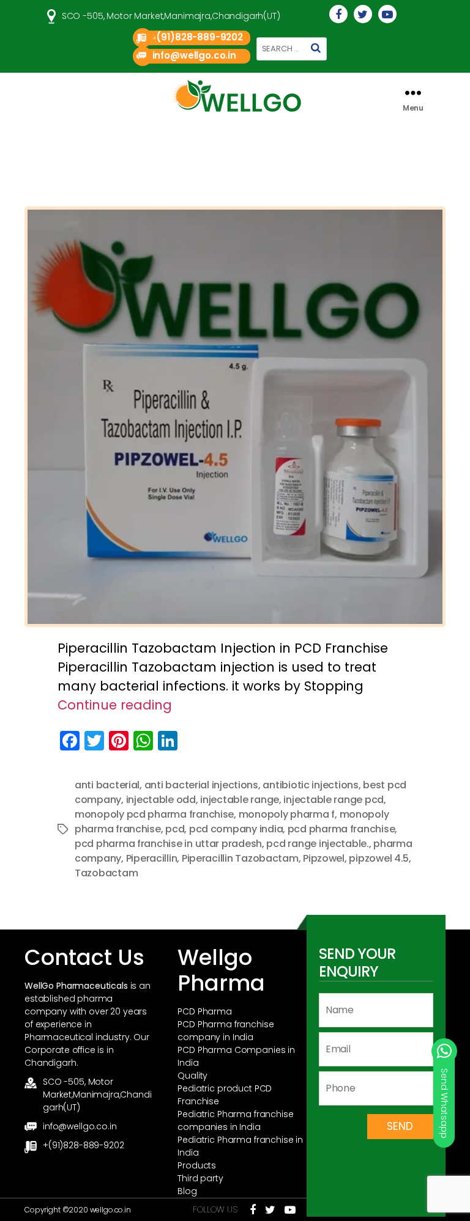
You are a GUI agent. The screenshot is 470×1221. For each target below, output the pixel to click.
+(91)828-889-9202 (83, 1145)
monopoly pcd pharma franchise (154, 814)
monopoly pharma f (287, 814)
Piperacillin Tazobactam (240, 858)
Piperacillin (151, 858)
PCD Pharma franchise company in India (225, 1030)
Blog (186, 1191)
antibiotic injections (310, 785)
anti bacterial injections (201, 785)
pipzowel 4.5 (379, 858)
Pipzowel (324, 858)
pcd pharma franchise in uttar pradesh (168, 844)
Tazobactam (106, 873)
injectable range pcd (333, 800)
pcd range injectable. (317, 844)
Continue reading (115, 705)
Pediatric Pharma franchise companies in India (235, 1120)
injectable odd (161, 800)
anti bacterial (107, 785)
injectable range (239, 800)
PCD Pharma (204, 1011)
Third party (200, 1178)
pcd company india (236, 829)
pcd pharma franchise (341, 829)
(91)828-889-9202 (199, 37)
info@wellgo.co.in (194, 55)
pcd (174, 829)
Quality (192, 1075)
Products (196, 1165)
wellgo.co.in (110, 1209)
